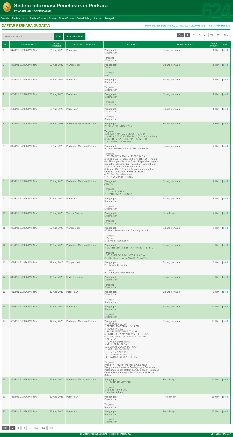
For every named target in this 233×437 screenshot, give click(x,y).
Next (226, 35)
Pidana (52, 18)
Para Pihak (133, 44)
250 (211, 35)
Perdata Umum (19, 18)
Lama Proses (214, 44)
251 (219, 35)
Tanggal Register (56, 44)
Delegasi (109, 18)
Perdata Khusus (38, 18)
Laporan (98, 18)
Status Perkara (185, 44)
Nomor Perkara (28, 44)
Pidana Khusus (66, 18)
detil (225, 50)
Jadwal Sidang (84, 18)
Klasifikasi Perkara (84, 44)
